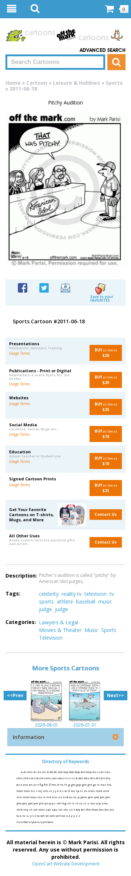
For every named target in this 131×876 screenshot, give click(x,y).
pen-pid (94, 797)
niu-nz (57, 797)
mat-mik (102, 791)
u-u (29, 816)
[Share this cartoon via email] (65, 287)
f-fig (40, 784)
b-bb (50, 772)
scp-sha (102, 803)
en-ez (33, 784)
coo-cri (62, 778)
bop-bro (80, 772)
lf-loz (72, 791)
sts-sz (68, 809)
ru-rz (83, 803)
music (105, 601)
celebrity (49, 593)
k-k (59, 791)
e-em (25, 784)
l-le (65, 791)
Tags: (12, 593)
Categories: (20, 621)
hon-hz (30, 791)
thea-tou (97, 809)
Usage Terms (19, 353)
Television (51, 637)
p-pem (83, 797)
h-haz (102, 784)
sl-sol (33, 809)
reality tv (71, 593)
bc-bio (58, 772)
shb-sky (22, 809)
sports (46, 601)
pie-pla (105, 797)
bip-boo (69, 772)
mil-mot (22, 797)
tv (112, 593)
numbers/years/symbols (34, 822)
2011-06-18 (23, 88)
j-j (55, 791)
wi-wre (50, 816)
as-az (42, 772)
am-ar (32, 772)
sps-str (57, 809)
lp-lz (80, 791)
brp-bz (91, 772)
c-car (101, 772)
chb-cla (28, 778)
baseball (85, 601)
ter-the (86, 809)
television (95, 593)
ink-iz (48, 791)
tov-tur (109, 809)
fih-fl (48, 784)
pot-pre (33, 803)
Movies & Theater (60, 629)
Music (91, 629)
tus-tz (21, 816)
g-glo (72, 784)
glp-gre (81, 784)
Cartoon (36, 82)
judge (45, 609)
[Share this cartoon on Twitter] (44, 287)
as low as (106, 352)
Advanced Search (103, 50)
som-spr (45, 809)
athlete (65, 601)
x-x (68, 816)
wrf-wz (61, 816)
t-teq (77, 809)
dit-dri (101, 778)
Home (13, 82)
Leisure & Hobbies (76, 82)
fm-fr (56, 784)
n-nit (47, 797)
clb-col (39, 778)
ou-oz (73, 797)
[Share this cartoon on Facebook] (22, 287)
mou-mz (36, 797)
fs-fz (64, 784)
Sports (114, 82)
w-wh (41, 816)
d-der (80, 778)
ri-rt (75, 803)
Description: (21, 575)
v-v (34, 816)
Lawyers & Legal (58, 622)
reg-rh (66, 803)
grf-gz (92, 784)
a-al (24, 772)
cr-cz (72, 778)
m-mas (90, 791)
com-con (50, 778)
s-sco (91, 803)
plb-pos (22, 803)
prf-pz (44, 803)
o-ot (66, 797)
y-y (73, 816)
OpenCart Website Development (65, 864)
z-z (78, 816)
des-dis (90, 778)
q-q (51, 803)
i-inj (39, 791)
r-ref (57, 803)
